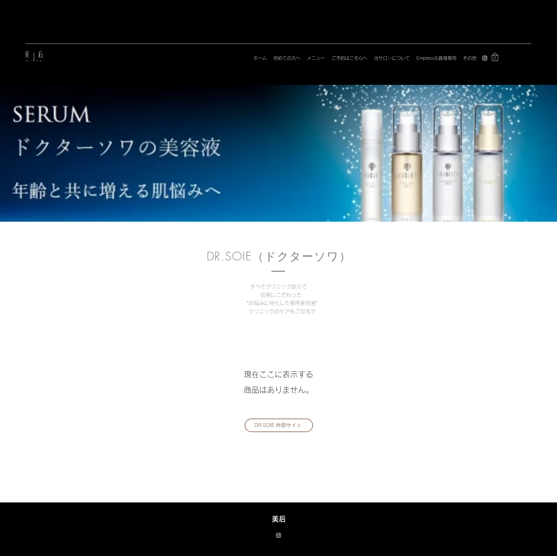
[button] (495, 57)
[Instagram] (485, 58)
